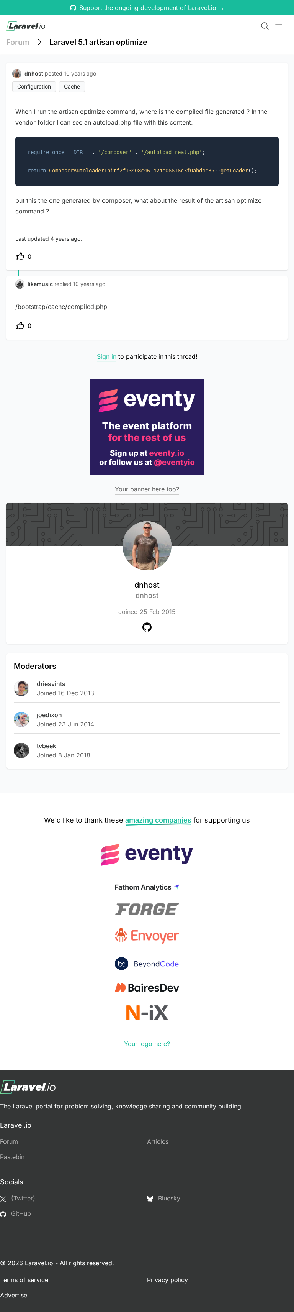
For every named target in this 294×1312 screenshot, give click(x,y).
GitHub (20, 1213)
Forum (17, 42)
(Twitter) (22, 1198)
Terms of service (24, 1280)
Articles (157, 1141)
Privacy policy (167, 1280)
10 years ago (89, 284)
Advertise (13, 1295)
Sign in (106, 356)
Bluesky (168, 1198)
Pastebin (12, 1157)
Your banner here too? (147, 489)
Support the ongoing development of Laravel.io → (151, 7)
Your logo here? (147, 1044)
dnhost (147, 589)
